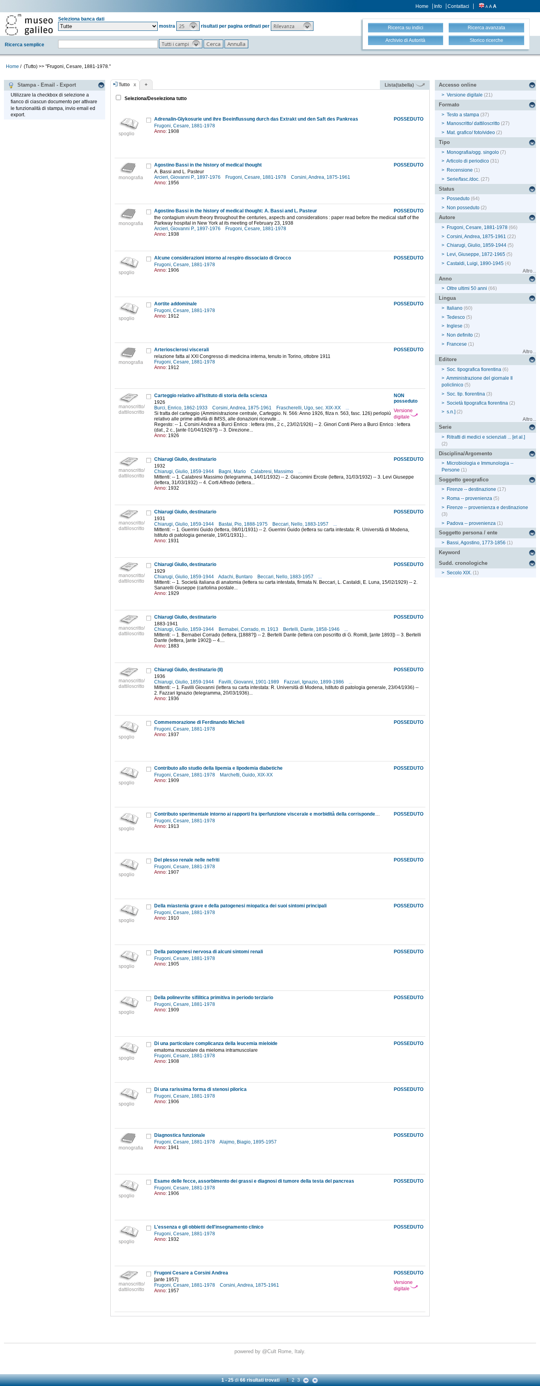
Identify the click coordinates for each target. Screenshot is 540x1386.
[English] (481, 6)
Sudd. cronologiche (463, 563)
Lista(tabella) (400, 85)
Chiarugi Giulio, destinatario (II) (188, 669)
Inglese (455, 326)
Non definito (460, 335)
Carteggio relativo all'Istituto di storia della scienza (210, 395)
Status (446, 189)
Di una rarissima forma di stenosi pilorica (200, 1089)
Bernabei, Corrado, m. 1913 (249, 629)
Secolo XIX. (459, 573)
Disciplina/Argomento (465, 453)
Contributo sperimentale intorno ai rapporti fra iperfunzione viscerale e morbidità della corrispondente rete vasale (281, 814)
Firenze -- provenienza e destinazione (487, 507)
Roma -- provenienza (469, 498)
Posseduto (458, 198)
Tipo (444, 142)
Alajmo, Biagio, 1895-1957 (248, 1142)
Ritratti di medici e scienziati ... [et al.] (486, 437)
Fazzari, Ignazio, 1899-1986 (314, 682)
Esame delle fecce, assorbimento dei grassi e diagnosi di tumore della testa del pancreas (254, 1181)
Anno (445, 279)
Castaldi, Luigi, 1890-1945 (475, 263)
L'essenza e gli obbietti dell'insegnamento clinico (208, 1227)
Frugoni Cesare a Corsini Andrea (191, 1273)
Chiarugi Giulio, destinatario (185, 459)
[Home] (29, 24)
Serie (445, 427)
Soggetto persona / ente (468, 533)
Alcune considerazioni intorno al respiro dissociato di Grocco (222, 258)
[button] (188, 26)
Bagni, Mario (233, 471)
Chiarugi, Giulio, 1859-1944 (184, 471)
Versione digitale (403, 414)
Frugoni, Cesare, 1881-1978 (185, 126)
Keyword (449, 552)
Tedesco (456, 317)
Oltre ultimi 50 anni (467, 288)
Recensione (460, 170)
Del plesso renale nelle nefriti (186, 860)
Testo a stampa (463, 114)
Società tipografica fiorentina (477, 403)
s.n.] (451, 412)
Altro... (529, 271)
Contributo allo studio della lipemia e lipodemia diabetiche (218, 768)
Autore (447, 217)
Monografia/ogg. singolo (473, 152)
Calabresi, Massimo (273, 471)
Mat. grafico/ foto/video (471, 132)
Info (438, 6)
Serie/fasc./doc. (463, 179)
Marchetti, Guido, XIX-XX (247, 775)
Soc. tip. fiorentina (466, 394)
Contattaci (458, 6)
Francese (457, 344)
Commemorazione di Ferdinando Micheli (199, 722)
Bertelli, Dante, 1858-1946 (312, 629)
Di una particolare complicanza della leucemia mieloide (216, 1043)
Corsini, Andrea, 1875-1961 (321, 177)
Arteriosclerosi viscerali (181, 349)
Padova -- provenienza (471, 523)
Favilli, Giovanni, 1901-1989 (249, 682)
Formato (449, 105)
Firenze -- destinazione (471, 489)
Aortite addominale (175, 304)
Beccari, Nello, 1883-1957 (301, 524)
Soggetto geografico (464, 480)
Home (422, 6)
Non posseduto (463, 207)
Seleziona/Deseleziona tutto (155, 98)
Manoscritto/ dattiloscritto (473, 123)
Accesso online (457, 85)
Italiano (455, 308)
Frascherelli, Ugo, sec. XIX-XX (309, 408)
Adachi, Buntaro (236, 576)
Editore (448, 359)
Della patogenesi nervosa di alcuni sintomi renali (208, 951)
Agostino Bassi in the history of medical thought (208, 165)
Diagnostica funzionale (179, 1135)
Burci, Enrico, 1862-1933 (181, 408)
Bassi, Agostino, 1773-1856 (476, 542)
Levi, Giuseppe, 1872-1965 (476, 254)
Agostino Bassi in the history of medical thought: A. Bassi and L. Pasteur (235, 211)
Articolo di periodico (467, 161)
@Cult (270, 1351)
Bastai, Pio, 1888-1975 (244, 524)
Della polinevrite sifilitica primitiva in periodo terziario (213, 997)
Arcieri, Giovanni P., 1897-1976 (188, 177)
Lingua (447, 298)
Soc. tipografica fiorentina (474, 369)
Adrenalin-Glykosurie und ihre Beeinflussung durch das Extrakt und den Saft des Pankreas (256, 119)
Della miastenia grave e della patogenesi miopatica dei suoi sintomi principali (240, 906)
